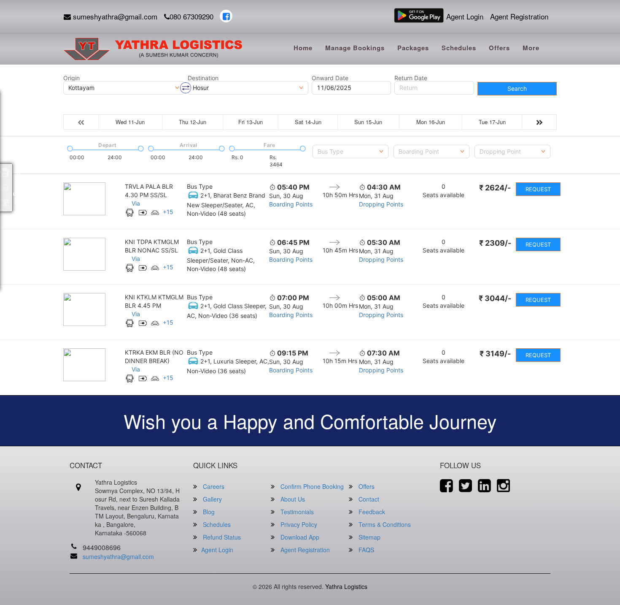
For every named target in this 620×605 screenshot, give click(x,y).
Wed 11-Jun (130, 122)
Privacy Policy (298, 524)
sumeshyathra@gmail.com (114, 16)
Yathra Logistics (346, 586)
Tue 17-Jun (492, 122)
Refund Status (221, 537)
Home (303, 47)
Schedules (459, 47)
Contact (368, 499)
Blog (208, 511)
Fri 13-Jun (250, 122)
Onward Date (330, 78)
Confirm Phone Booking (311, 486)
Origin (71, 78)
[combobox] (350, 151)
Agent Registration (519, 16)
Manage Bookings (355, 47)
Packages (413, 47)
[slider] (69, 148)
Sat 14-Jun (308, 122)
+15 (168, 211)
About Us (292, 499)
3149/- (495, 353)
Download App (299, 537)
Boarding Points (291, 204)
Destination (203, 78)
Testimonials (296, 511)
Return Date (410, 78)
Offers (499, 47)
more (531, 47)
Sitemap (368, 537)
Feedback (371, 511)
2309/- (495, 243)
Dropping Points (381, 204)
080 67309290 (191, 16)
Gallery (211, 499)
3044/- (495, 298)
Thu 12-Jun (192, 122)
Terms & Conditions (384, 524)
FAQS (365, 549)
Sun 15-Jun (368, 122)
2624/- (495, 187)
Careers (212, 486)
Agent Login (464, 16)
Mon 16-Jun (430, 122)
